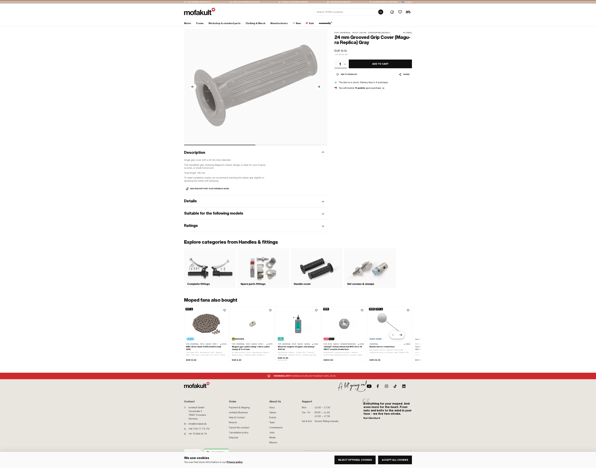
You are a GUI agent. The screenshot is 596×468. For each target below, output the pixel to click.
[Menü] (201, 451)
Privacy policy (235, 462)
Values (272, 412)
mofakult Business (238, 412)
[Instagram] (386, 386)
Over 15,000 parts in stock (246, 2)
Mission (273, 442)
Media (272, 437)
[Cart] (408, 12)
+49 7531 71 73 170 (199, 428)
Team (272, 422)
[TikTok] (395, 386)
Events (272, 417)
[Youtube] (369, 386)
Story (272, 407)
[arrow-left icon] (192, 86)
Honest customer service (295, 2)
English (408, 2)
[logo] (199, 11)
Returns (233, 422)
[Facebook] (378, 386)
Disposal (233, 437)
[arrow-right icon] (319, 86)
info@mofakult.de (197, 423)
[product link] (206, 335)
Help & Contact (237, 417)
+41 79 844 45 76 (197, 433)
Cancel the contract (239, 427)
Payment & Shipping (239, 407)
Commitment (275, 427)
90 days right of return (385, 2)
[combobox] (340, 64)
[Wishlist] (400, 12)
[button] (255, 152)
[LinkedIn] (404, 386)
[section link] (325, 24)
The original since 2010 (198, 2)
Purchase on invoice (340, 2)
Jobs (272, 432)
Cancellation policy (238, 432)
